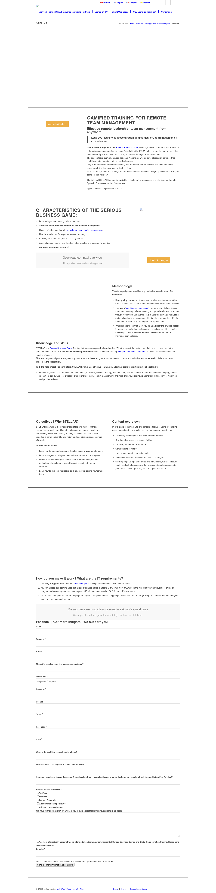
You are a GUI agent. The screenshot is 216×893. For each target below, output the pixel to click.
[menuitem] (105, 2)
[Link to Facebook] (153, 2)
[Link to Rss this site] (172, 2)
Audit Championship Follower (52, 803)
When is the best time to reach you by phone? (56, 752)
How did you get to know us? (49, 789)
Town (39, 739)
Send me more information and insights (55, 865)
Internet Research (47, 800)
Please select (42, 676)
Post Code (41, 727)
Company (41, 689)
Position (39, 701)
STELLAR (42, 23)
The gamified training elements (132, 351)
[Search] (177, 12)
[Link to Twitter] (158, 2)
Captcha (40, 849)
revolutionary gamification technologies (84, 229)
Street (39, 714)
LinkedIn (43, 796)
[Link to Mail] (177, 2)
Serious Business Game (127, 147)
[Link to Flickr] (168, 2)
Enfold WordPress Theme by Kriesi (70, 888)
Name (39, 626)
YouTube (43, 793)
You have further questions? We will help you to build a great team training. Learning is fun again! (79, 811)
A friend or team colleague (51, 807)
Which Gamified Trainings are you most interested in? (60, 764)
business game (82, 583)
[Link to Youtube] (163, 2)
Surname (41, 639)
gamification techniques (137, 307)
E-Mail (39, 651)
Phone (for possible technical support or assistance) (60, 664)
